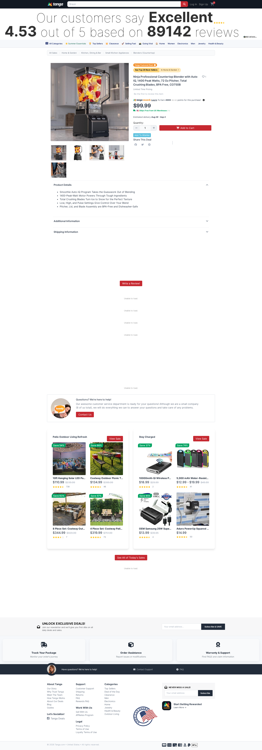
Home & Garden (69, 53)
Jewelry (201, 43)
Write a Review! (131, 283)
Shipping (80, 691)
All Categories (55, 43)
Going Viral (146, 43)
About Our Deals (55, 701)
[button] (204, 100)
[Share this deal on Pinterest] (150, 144)
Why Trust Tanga (55, 691)
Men (193, 43)
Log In (193, 4)
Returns (79, 695)
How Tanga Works (56, 698)
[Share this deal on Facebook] (136, 144)
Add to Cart (187, 127)
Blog (49, 704)
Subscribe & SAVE (213, 626)
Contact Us (84, 414)
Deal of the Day (112, 691)
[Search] (184, 4)
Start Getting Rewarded (188, 704)
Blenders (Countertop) (144, 53)
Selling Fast (129, 43)
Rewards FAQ (82, 701)
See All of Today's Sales (131, 557)
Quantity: (138, 122)
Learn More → (180, 707)
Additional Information (67, 221)
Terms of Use (82, 729)
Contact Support (145, 669)
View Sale (115, 438)
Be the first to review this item (148, 94)
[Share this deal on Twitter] (143, 144)
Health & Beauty (215, 43)
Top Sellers (96, 43)
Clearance (112, 43)
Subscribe (205, 693)
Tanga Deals (58, 718)
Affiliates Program (84, 715)
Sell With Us (81, 712)
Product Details (63, 184)
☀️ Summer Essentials (75, 43)
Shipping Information (66, 231)
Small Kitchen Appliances (117, 53)
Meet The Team (54, 695)
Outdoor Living (111, 714)
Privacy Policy (83, 726)
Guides (50, 707)
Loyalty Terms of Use (86, 732)
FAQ (182, 669)
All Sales (53, 53)
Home (160, 43)
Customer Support (85, 688)
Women (171, 43)
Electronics (183, 43)
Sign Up (203, 4)
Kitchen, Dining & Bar (91, 53)
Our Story (52, 688)
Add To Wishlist (142, 135)
